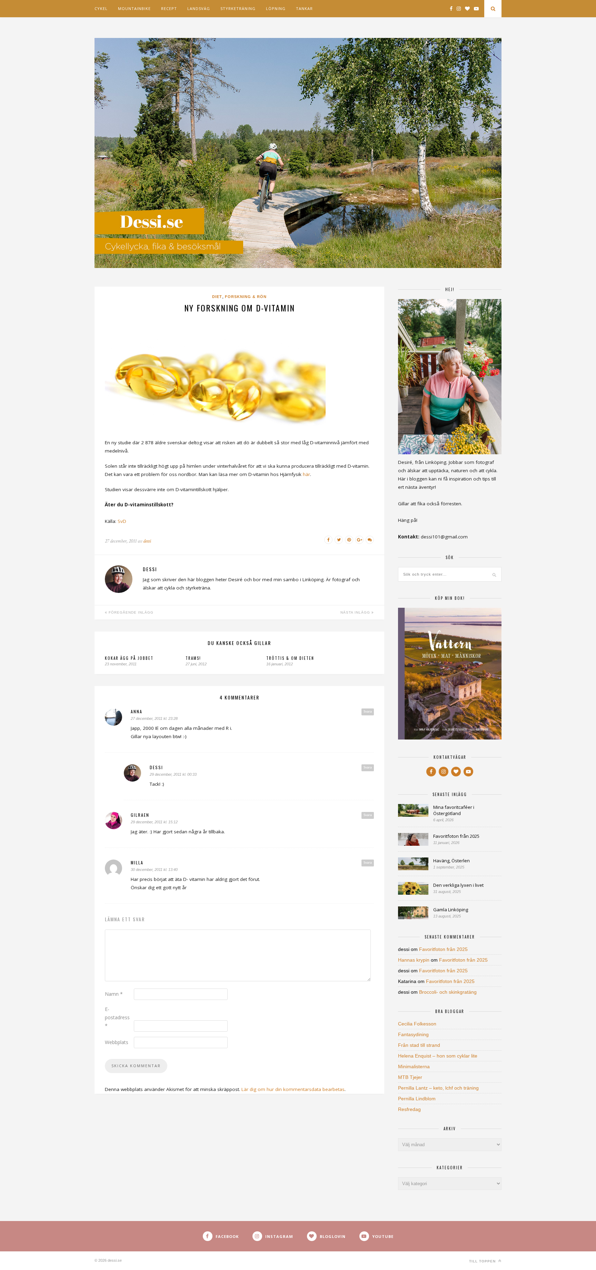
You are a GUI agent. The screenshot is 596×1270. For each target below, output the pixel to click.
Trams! (193, 658)
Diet (217, 297)
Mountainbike (134, 8)
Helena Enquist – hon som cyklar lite (437, 1056)
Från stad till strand (419, 1045)
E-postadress (117, 1017)
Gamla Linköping (450, 909)
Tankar (304, 8)
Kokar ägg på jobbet (129, 658)
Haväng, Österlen (451, 860)
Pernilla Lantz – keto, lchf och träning (438, 1088)
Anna (136, 711)
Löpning (276, 8)
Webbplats (116, 1042)
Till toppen (483, 1261)
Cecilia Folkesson (417, 1023)
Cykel (101, 8)
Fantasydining (413, 1034)
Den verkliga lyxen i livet (458, 885)
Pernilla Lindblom (417, 1098)
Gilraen (140, 815)
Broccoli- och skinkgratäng (448, 992)
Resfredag (409, 1109)
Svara (368, 711)
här (306, 474)
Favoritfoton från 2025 (456, 836)
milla (137, 862)
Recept (169, 8)
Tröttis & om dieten (290, 658)
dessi (147, 541)
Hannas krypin (413, 960)
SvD (122, 521)
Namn (114, 994)
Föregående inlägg (130, 612)
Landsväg (198, 8)
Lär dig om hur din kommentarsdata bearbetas (293, 1089)
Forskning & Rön (246, 297)
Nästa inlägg (355, 612)
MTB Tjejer (410, 1077)
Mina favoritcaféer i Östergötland (453, 810)
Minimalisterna (414, 1066)
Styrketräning (238, 8)
